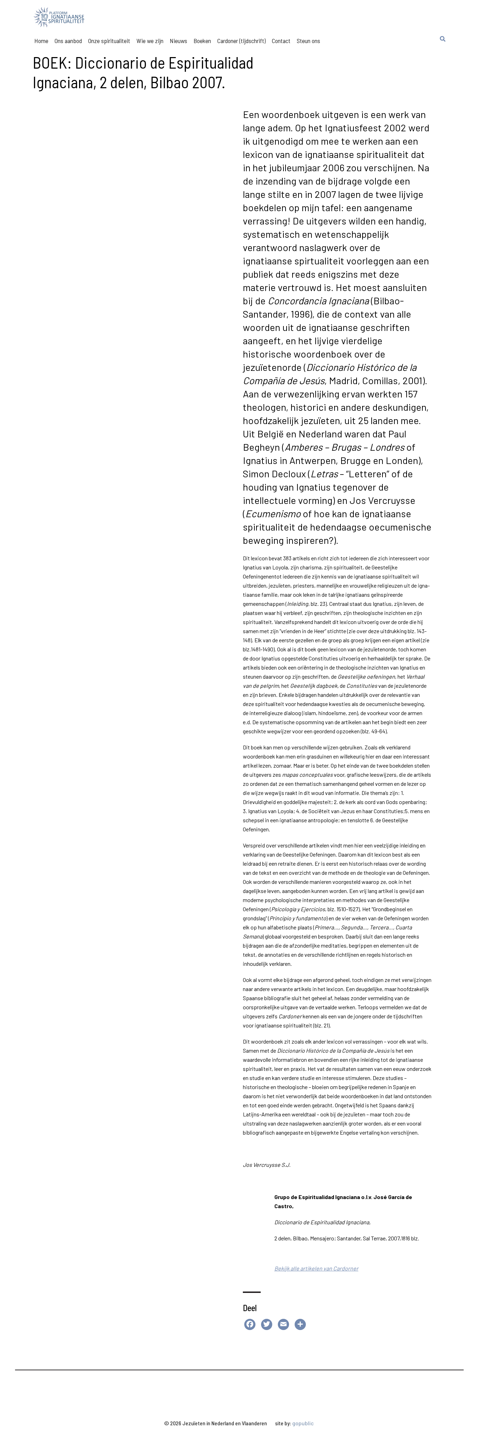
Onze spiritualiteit (109, 40)
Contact (281, 40)
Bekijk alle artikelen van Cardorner (316, 1268)
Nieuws (178, 40)
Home (41, 40)
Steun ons (308, 40)
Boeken (202, 40)
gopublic (303, 1423)
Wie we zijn (149, 40)
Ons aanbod (68, 40)
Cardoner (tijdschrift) (241, 40)
